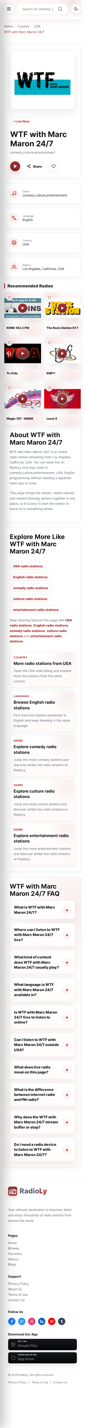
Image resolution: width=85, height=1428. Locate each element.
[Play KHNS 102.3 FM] (22, 308)
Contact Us (16, 1300)
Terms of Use (18, 1294)
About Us (15, 1289)
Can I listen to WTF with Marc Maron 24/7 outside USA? (36, 1044)
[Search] (60, 9)
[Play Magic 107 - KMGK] (22, 398)
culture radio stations (30, 599)
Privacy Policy (18, 1284)
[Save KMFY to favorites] (49, 343)
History (13, 1259)
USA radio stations (28, 566)
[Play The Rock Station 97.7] (62, 308)
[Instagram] (31, 1321)
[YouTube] (51, 1321)
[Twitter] (21, 1321)
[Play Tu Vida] (22, 353)
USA (37, 26)
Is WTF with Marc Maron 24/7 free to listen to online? (35, 1017)
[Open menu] (9, 9)
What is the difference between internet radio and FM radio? (34, 1094)
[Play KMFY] (62, 353)
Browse (13, 1248)
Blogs (12, 1264)
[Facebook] (11, 1321)
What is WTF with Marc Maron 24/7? (34, 909)
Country (23, 26)
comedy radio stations (30, 588)
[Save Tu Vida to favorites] (9, 343)
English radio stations (30, 577)
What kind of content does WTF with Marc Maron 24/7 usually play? (36, 962)
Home (8, 26)
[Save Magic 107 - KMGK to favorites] (9, 388)
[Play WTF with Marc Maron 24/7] (15, 166)
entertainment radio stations (35, 610)
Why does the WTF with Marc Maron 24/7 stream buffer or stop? (36, 1122)
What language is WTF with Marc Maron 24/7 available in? (34, 989)
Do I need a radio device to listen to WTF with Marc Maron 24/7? (35, 1149)
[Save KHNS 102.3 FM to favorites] (9, 297)
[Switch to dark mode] (76, 9)
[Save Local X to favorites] (49, 388)
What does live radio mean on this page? (32, 1069)
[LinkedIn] (41, 1321)
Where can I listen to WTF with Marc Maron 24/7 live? (37, 934)
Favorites (15, 1254)
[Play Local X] (62, 398)
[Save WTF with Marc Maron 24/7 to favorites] (53, 166)
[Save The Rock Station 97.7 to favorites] (49, 297)
